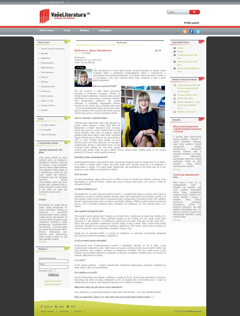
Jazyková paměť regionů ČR (52, 2)
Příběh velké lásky (185, 98)
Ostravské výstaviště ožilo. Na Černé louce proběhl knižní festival (189, 88)
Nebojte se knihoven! (186, 112)
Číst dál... (177, 170)
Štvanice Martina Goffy (187, 95)
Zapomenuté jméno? (53, 284)
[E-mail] (159, 51)
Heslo (41, 264)
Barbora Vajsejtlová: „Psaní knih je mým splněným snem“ (188, 105)
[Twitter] (198, 33)
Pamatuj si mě (45, 271)
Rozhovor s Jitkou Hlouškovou (93, 50)
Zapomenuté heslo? (53, 281)
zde (152, 297)
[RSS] (185, 33)
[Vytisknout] (156, 51)
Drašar (180, 48)
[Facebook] (191, 33)
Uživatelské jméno (47, 258)
